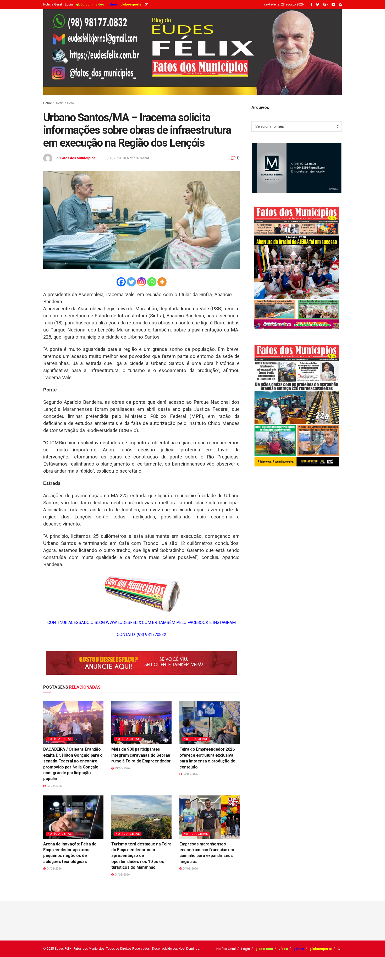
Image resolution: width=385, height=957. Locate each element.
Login (69, 4)
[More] (162, 281)
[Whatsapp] (151, 281)
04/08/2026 (190, 774)
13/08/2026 (54, 786)
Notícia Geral (52, 4)
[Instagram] (141, 281)
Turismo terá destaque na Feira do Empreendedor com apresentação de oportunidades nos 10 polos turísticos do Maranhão (141, 856)
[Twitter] (131, 281)
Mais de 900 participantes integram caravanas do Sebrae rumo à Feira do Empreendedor (141, 755)
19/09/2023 (112, 158)
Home (47, 103)
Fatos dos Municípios (77, 158)
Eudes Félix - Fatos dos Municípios (79, 948)
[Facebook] (121, 281)
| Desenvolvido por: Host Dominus (175, 948)
